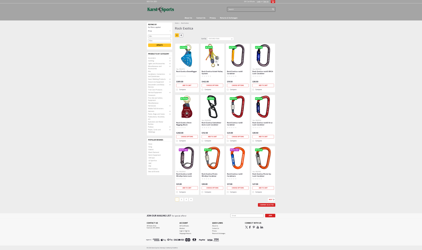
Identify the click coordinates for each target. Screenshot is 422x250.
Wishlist (182, 228)
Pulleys (151, 127)
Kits (149, 71)
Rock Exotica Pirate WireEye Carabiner (209, 175)
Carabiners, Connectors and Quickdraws (156, 75)
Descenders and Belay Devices (156, 86)
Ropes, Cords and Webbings (154, 131)
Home (177, 23)
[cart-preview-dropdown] (272, 1)
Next (271, 200)
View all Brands (153, 172)
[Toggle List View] (181, 35)
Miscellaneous (153, 103)
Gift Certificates (184, 226)
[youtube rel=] (257, 227)
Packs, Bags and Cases (156, 114)
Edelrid (150, 150)
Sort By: (203, 39)
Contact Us (200, 18)
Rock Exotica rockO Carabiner (235, 73)
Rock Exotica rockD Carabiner (235, 124)
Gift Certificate (249, 2)
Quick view (187, 66)
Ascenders (152, 58)
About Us (188, 18)
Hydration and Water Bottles (155, 123)
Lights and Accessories (156, 64)
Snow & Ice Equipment (156, 82)
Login (259, 2)
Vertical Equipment (155, 93)
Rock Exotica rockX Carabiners (235, 175)
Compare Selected (267, 205)
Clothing (151, 61)
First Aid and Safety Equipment (155, 99)
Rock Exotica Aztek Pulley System (212, 73)
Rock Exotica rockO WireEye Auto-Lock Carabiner (184, 176)
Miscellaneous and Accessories (155, 67)
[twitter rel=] (246, 227)
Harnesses (152, 106)
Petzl (150, 144)
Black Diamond (153, 152)
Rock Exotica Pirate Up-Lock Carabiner (261, 175)
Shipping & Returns (185, 233)
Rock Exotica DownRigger (186, 72)
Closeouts (151, 95)
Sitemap (162, 248)
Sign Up (266, 2)
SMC (150, 163)
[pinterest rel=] (253, 227)
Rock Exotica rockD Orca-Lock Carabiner (262, 124)
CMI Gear (151, 158)
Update (159, 45)
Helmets (151, 111)
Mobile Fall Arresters (156, 109)
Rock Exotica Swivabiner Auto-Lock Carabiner (211, 124)
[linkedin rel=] (261, 227)
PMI (149, 166)
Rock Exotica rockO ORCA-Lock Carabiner (262, 73)
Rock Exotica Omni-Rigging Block (184, 124)
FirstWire (175, 248)
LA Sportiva (152, 161)
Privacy (213, 18)
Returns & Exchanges (228, 18)
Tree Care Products (155, 90)
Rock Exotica (152, 169)
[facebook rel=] (249, 227)
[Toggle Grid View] (177, 35)
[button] (159, 31)
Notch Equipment (154, 155)
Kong (150, 147)
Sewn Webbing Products (157, 79)
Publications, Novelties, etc (156, 118)
